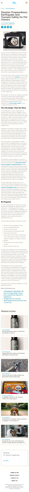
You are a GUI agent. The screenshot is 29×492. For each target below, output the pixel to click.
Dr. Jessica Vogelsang (8, 23)
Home (2, 8)
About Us (14, 480)
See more (6, 460)
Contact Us (14, 478)
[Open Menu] (2, 3)
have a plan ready (15, 103)
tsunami (17, 77)
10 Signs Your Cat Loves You (12, 298)
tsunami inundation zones (9, 187)
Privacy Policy (14, 475)
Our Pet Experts (10, 8)
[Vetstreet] (14, 3)
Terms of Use (14, 472)
